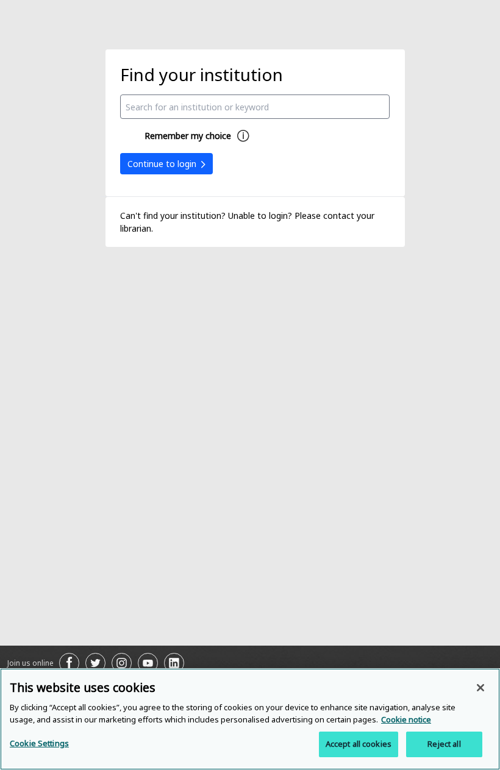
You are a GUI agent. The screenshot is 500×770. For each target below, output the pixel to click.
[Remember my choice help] (243, 136)
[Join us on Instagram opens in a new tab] (122, 663)
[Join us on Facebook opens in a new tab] (69, 663)
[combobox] (255, 106)
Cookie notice (406, 719)
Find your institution (201, 74)
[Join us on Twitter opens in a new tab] (95, 663)
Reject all (443, 743)
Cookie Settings (39, 743)
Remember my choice (188, 135)
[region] (250, 719)
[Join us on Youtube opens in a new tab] (148, 663)
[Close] (480, 687)
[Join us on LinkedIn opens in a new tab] (174, 663)
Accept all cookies (358, 743)
